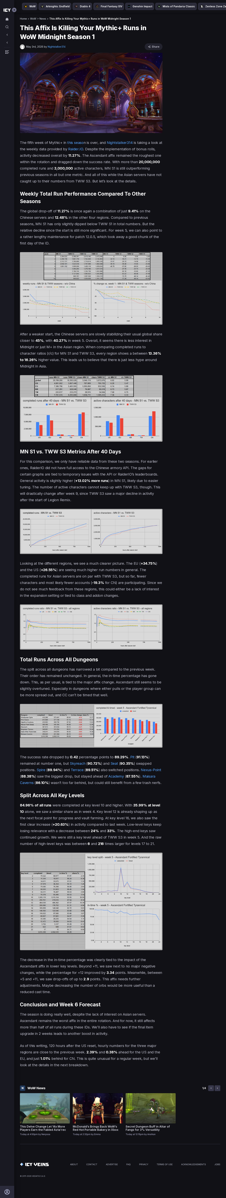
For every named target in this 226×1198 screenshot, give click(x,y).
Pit (132, 757)
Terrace (77, 770)
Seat (114, 763)
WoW (33, 18)
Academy (116, 776)
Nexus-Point (151, 770)
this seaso (75, 143)
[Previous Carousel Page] (211, 1088)
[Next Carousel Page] (217, 1088)
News (43, 18)
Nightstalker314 (120, 143)
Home (23, 18)
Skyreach (77, 763)
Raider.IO (75, 149)
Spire (41, 770)
